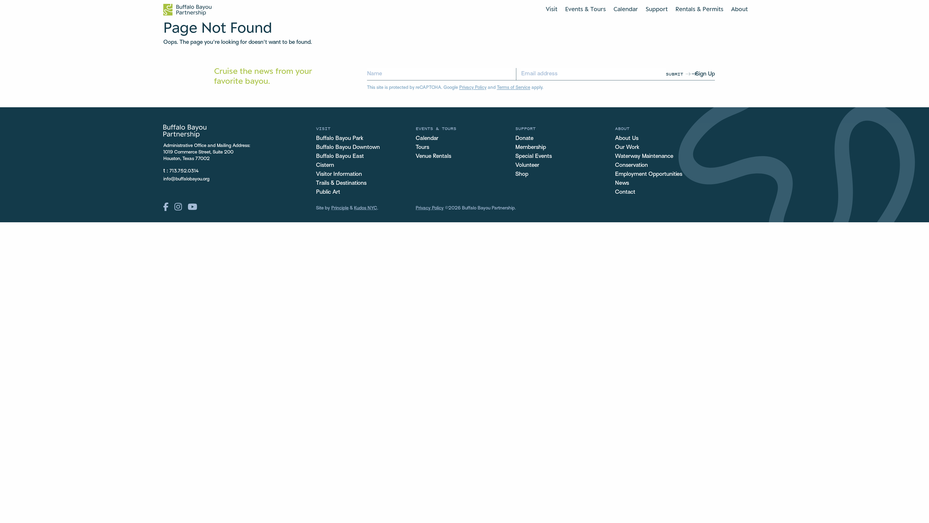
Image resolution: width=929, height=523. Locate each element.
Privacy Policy (473, 88)
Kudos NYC (365, 208)
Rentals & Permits (699, 9)
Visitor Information (339, 174)
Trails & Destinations (341, 183)
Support (657, 9)
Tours (422, 147)
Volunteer (527, 165)
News (622, 183)
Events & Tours (585, 9)
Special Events (533, 156)
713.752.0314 (184, 171)
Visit (551, 9)
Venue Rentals (433, 156)
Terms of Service (513, 88)
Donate (524, 138)
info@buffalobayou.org (186, 179)
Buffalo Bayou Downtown (348, 147)
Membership (530, 147)
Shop (521, 174)
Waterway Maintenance (644, 156)
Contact (625, 192)
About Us (626, 138)
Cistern (325, 165)
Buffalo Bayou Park (339, 138)
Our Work (627, 147)
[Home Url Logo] (187, 9)
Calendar (626, 9)
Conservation (631, 165)
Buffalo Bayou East (340, 156)
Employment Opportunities (648, 174)
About (739, 9)
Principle (340, 208)
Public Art (328, 192)
